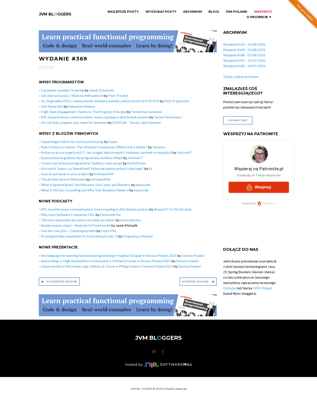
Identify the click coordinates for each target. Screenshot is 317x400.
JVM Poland (236, 12)
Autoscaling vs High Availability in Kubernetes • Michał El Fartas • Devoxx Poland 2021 (106, 261)
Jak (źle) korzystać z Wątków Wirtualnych (72, 95)
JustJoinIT (184, 152)
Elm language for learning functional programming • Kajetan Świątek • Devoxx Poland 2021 (108, 255)
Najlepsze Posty (123, 12)
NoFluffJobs (136, 163)
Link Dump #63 (52, 106)
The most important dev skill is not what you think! (78, 220)
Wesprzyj (263, 12)
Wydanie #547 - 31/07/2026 (244, 60)
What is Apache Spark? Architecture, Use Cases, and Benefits (85, 185)
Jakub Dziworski (101, 90)
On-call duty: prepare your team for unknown (74, 122)
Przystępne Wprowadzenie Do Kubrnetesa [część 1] (79, 236)
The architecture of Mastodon (63, 179)
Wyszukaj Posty (161, 12)
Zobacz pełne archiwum (241, 76)
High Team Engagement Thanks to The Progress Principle (83, 112)
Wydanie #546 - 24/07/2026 (244, 66)
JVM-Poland (262, 288)
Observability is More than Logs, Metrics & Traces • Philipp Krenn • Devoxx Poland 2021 (107, 266)
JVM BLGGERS (55, 14)
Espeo (113, 142)
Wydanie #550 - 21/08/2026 (244, 44)
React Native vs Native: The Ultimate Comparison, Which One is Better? (94, 147)
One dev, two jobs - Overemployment (68, 231)
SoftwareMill (103, 174)
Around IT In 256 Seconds (173, 209)
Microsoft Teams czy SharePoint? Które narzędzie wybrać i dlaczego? (92, 168)
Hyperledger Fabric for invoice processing (72, 142)
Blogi (214, 12)
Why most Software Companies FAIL (68, 214)
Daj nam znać (238, 120)
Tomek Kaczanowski (146, 112)
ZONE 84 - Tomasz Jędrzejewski (136, 122)
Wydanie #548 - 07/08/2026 (244, 55)
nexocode (143, 185)
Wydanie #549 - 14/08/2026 (244, 50)
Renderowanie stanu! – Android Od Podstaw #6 (75, 225)
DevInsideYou (110, 214)
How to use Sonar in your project (65, 174)
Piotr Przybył (118, 95)
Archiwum (192, 12)
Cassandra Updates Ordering (62, 90)
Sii (150, 168)
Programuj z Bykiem (138, 236)
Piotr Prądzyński (176, 101)
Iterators (159, 147)
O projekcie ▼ (259, 17)
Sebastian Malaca (81, 106)
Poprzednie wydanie (61, 281)
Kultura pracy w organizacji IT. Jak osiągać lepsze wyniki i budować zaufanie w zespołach (106, 152)
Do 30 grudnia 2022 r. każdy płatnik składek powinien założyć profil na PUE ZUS (100, 101)
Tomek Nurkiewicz (168, 117)
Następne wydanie (195, 281)
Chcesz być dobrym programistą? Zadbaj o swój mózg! (81, 163)
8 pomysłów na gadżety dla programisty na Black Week (81, 158)
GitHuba (229, 288)
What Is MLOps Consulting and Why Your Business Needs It (85, 190)
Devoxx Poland (193, 255)
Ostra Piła (108, 231)
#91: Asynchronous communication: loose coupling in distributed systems (95, 117)
